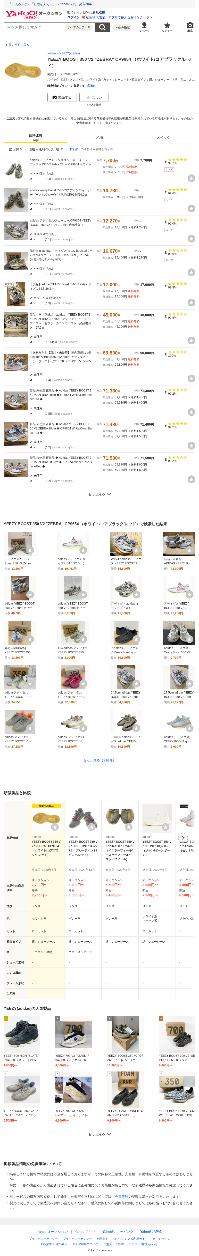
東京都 (73, 149)
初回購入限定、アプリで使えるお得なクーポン (119, 17)
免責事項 (121, 1196)
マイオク (144, 30)
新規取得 (98, 12)
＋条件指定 (122, 27)
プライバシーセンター (77, 1239)
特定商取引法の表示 (54, 1244)
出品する (65, 97)
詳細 (91, 86)
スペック (163, 138)
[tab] (35, 137)
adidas (51, 53)
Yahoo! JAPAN (151, 1232)
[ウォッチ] (191, 178)
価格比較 (35, 137)
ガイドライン (161, 1239)
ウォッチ (167, 30)
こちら (95, 123)
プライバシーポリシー (43, 1239)
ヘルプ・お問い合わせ (143, 1244)
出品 (190, 30)
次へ (183, 838)
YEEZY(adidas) (69, 53)
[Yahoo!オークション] (34, 12)
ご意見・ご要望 (113, 1244)
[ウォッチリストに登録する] (55, 827)
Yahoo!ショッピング (117, 1232)
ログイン (73, 17)
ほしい (97, 97)
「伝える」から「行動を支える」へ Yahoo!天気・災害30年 (50, 4)
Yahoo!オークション (52, 1232)
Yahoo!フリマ (85, 1232)
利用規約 (102, 1239)
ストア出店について (85, 1244)
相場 (99, 138)
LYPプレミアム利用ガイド (130, 1239)
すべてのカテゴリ (79, 27)
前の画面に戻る (19, 44)
